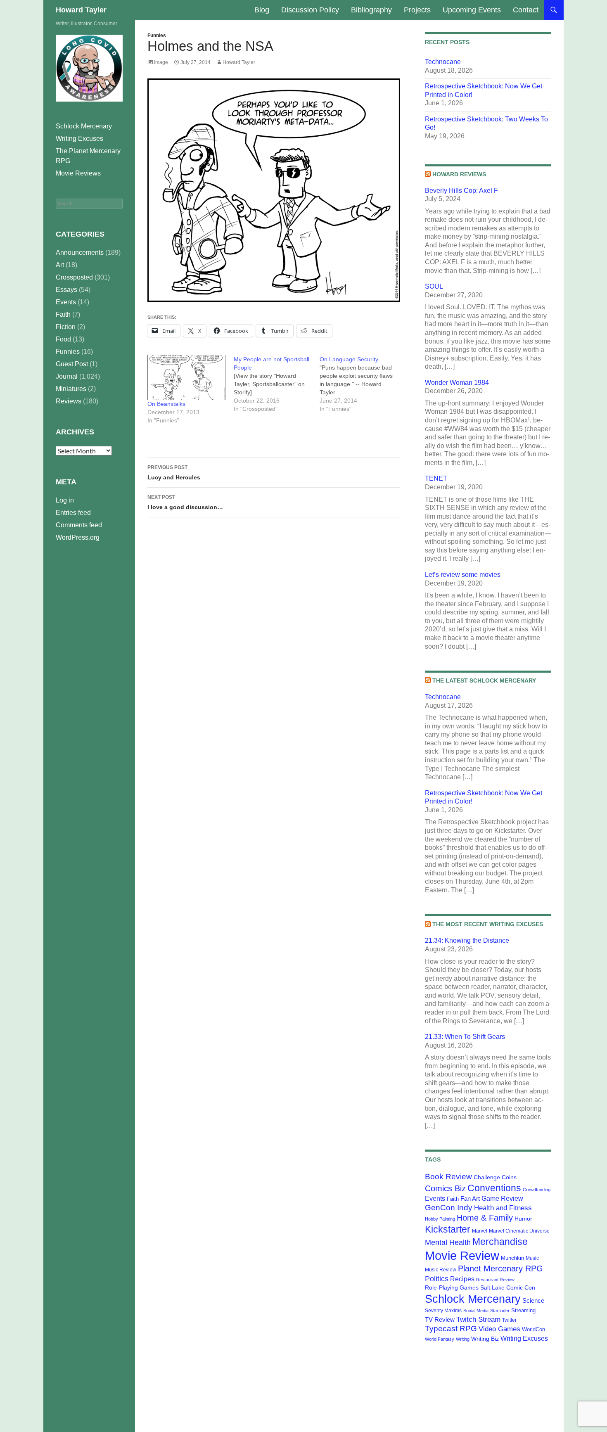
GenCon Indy (448, 1207)
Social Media (475, 1310)
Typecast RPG (451, 1328)
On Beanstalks (166, 404)
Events (435, 1198)
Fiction (66, 326)
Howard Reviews (459, 174)
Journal (67, 376)
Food (63, 339)
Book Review (448, 1176)
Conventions (494, 1188)
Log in (65, 500)
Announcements (80, 252)
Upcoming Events (472, 10)
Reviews (68, 401)
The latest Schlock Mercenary (484, 680)
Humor (523, 1218)
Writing (462, 1339)
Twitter (509, 1320)
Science (533, 1300)
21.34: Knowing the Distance (467, 940)
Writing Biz (485, 1338)
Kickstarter (447, 1229)
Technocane (443, 61)
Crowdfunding (536, 1189)
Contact (525, 10)
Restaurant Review (495, 1279)
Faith (453, 1199)
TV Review (440, 1319)
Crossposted (74, 277)
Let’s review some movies (462, 574)
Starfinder (500, 1310)
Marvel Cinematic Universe (519, 1231)
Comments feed (79, 525)
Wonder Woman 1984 (457, 382)
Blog (261, 10)
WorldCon (533, 1329)
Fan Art (470, 1198)
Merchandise (500, 1241)
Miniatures (71, 388)
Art (60, 264)
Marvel (479, 1231)
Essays (66, 289)
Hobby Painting (440, 1218)
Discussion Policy (310, 10)
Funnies (156, 35)
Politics (436, 1279)
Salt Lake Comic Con (507, 1287)
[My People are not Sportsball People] (277, 384)
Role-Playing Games (452, 1287)
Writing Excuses (524, 1338)
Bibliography (371, 10)
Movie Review (462, 1255)
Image (161, 62)
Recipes (462, 1279)
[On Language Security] (363, 384)
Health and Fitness (503, 1208)
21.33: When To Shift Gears (465, 1036)
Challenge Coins (495, 1177)
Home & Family (485, 1217)
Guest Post (72, 363)
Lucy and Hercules (173, 473)
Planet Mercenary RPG (500, 1268)
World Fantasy (439, 1339)
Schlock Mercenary (473, 1299)
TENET (436, 478)
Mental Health (448, 1242)
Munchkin (512, 1258)
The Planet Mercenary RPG (88, 155)
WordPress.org (78, 537)
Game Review (502, 1198)
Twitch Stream (478, 1319)
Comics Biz (445, 1188)
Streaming (523, 1310)
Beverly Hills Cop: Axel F (461, 190)
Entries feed (73, 512)
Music (532, 1258)
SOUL (434, 286)
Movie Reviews (78, 173)
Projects (417, 10)
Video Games (499, 1329)
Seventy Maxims (443, 1310)
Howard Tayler (81, 10)
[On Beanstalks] (186, 377)
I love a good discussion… (185, 502)
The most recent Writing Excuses (487, 924)
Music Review (440, 1270)
